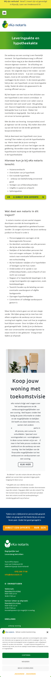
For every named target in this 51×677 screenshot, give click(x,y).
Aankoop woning (14, 626)
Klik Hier (25, 464)
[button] (47, 632)
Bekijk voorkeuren (25, 668)
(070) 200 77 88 (16, 572)
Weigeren (25, 662)
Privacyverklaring (19, 674)
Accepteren (25, 655)
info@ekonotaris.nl (13, 575)
